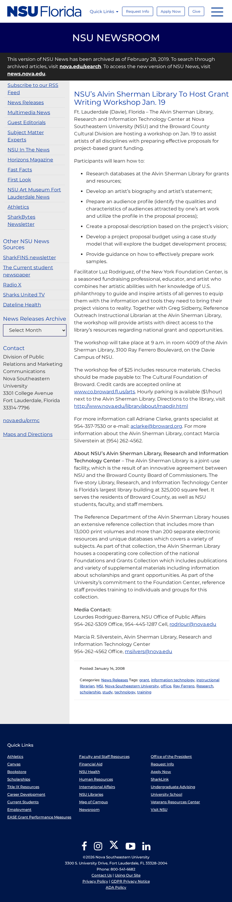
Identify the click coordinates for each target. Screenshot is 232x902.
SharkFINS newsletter (29, 257)
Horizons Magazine (30, 160)
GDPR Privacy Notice (130, 881)
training (144, 692)
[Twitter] (114, 848)
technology (124, 692)
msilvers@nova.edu (148, 651)
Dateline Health (22, 305)
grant (144, 680)
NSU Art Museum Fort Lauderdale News (34, 193)
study (107, 692)
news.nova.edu (26, 74)
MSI (99, 686)
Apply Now (171, 11)
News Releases (26, 102)
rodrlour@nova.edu (192, 624)
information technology (173, 680)
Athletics (18, 207)
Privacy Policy (95, 881)
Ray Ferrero (184, 686)
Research (204, 686)
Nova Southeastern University (132, 686)
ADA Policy (116, 887)
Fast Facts (20, 170)
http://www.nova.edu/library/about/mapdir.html (131, 406)
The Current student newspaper (28, 271)
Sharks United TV (24, 295)
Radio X (12, 285)
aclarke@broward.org (156, 426)
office (166, 686)
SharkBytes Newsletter (21, 220)
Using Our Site (127, 875)
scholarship (90, 692)
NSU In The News (29, 150)
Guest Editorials (27, 122)
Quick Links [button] (102, 11)
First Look (19, 180)
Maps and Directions (28, 434)
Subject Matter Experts (26, 136)
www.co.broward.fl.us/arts (104, 392)
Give (196, 11)
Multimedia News (29, 112)
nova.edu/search (80, 66)
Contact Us (102, 875)
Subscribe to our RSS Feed (33, 88)
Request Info (137, 11)
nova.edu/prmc (21, 420)
